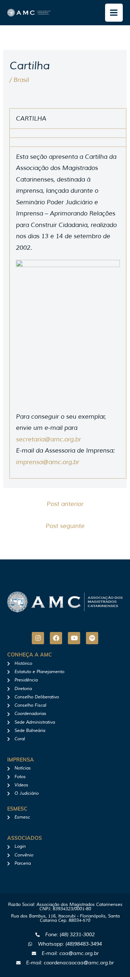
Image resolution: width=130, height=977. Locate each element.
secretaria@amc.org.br (48, 439)
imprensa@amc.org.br (47, 462)
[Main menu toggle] (114, 13)
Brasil (21, 80)
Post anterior (65, 504)
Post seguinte (65, 526)
